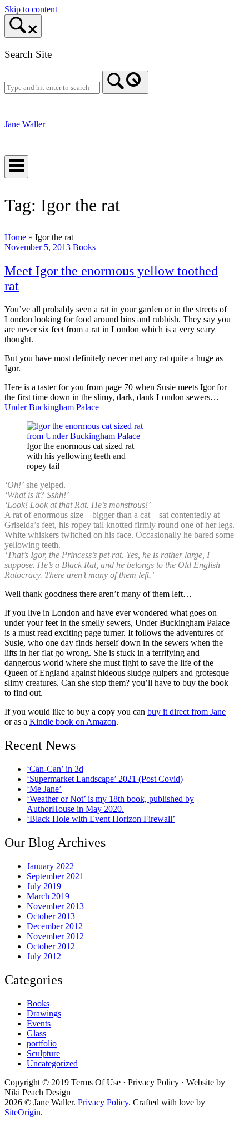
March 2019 (48, 896)
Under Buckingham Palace (51, 407)
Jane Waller (24, 124)
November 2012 (55, 936)
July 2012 (44, 956)
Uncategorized (52, 1063)
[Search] (125, 82)
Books (84, 247)
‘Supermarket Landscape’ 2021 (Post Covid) (105, 779)
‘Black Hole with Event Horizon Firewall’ (101, 819)
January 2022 (50, 866)
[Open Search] (23, 26)
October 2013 (51, 916)
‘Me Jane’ (44, 789)
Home (15, 237)
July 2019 (44, 886)
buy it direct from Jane (186, 711)
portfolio (42, 1043)
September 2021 (55, 876)
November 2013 (55, 906)
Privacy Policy (103, 1102)
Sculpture (43, 1053)
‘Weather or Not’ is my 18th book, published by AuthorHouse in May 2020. (110, 804)
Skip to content (30, 9)
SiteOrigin (22, 1112)
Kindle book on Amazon (72, 721)
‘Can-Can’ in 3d (55, 769)
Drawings (44, 1013)
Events (39, 1023)
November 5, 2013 (38, 247)
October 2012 (51, 946)
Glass (36, 1033)
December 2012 (55, 926)
